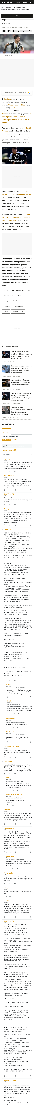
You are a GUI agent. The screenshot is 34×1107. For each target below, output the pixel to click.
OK (17, 15)
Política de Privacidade (7, 11)
